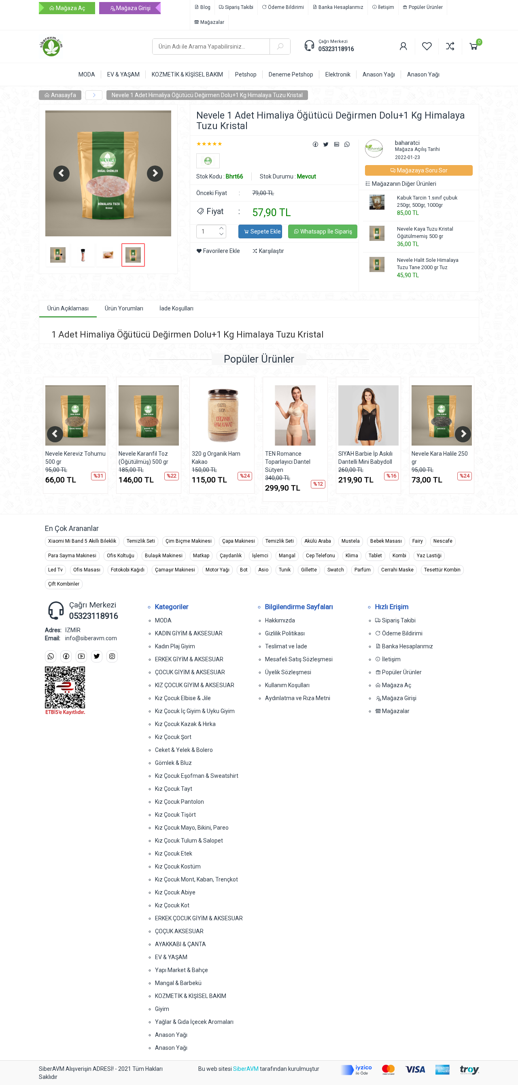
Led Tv (55, 570)
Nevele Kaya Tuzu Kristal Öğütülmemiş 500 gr (425, 232)
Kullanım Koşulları (287, 685)
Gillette (309, 570)
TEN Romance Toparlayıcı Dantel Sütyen (287, 461)
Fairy (417, 541)
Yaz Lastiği (429, 555)
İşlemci (260, 555)
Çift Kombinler (63, 584)
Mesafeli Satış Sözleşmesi (299, 659)
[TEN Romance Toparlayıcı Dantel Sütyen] (295, 415)
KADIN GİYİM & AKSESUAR (189, 633)
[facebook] (66, 656)
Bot (244, 570)
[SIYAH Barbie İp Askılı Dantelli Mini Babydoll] (368, 415)
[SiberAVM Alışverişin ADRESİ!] (89, 46)
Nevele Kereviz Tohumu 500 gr (75, 457)
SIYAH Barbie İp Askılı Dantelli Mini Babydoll (365, 457)
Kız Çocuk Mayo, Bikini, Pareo (192, 827)
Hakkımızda (280, 620)
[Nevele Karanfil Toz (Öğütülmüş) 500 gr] (149, 415)
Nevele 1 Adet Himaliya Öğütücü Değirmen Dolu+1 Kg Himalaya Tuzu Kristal (207, 95)
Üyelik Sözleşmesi (288, 672)
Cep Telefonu (320, 555)
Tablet (375, 555)
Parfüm (363, 570)
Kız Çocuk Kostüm (178, 866)
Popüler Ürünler (425, 7)
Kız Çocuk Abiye (175, 892)
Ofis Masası (86, 570)
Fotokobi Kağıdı (127, 570)
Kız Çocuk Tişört (175, 814)
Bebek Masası (386, 541)
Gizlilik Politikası (285, 633)
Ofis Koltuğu (120, 555)
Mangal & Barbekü (178, 983)
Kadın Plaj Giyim (175, 646)
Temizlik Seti (141, 541)
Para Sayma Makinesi (72, 555)
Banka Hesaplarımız (340, 7)
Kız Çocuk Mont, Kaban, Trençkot (196, 879)
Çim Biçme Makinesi (189, 541)
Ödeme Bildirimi (285, 7)
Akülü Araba (317, 541)
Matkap (201, 555)
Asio (263, 570)
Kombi (399, 555)
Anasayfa (63, 95)
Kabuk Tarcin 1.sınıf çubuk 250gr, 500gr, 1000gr (427, 201)
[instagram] (112, 656)
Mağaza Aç (70, 8)
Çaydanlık (231, 555)
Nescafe (442, 541)
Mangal (287, 555)
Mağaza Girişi (133, 8)
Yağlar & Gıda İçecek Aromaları (194, 1022)
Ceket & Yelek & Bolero (184, 750)
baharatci (407, 143)
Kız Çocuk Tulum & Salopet (189, 840)
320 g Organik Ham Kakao (216, 457)
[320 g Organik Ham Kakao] (222, 415)
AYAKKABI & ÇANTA (180, 944)
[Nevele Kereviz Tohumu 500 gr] (75, 415)
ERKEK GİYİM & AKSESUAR (189, 659)
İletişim (385, 7)
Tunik (285, 570)
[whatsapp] (50, 656)
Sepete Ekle (265, 231)
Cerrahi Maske (397, 570)
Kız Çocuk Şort (173, 737)
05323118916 (336, 49)
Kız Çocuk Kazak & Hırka (185, 724)
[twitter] (96, 656)
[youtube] (81, 656)
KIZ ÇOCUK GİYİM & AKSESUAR (194, 685)
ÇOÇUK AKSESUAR (179, 931)
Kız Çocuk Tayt (173, 789)
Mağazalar (211, 22)
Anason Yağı (171, 1035)
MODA (163, 620)
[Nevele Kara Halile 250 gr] (442, 415)
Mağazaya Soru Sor (422, 170)
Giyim (162, 1009)
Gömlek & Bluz (173, 763)
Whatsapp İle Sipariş (325, 231)
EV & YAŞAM (171, 957)
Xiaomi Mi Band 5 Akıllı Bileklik (82, 541)
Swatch (335, 570)
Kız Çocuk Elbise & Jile (183, 698)
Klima (352, 555)
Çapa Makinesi (238, 541)
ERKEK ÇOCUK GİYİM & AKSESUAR (199, 918)
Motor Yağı (217, 570)
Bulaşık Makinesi (164, 555)
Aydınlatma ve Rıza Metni (297, 698)
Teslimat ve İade (286, 646)
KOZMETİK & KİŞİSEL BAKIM (190, 996)
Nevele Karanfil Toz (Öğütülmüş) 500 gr (143, 457)
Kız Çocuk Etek (173, 853)
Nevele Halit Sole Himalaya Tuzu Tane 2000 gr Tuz (428, 263)
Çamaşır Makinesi (175, 570)
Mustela (351, 541)
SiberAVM (246, 1069)
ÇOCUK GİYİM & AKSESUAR (190, 672)
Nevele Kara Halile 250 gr (440, 457)
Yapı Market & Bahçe (181, 970)
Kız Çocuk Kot (172, 905)
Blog (204, 7)
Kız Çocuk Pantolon (179, 801)
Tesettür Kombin (442, 570)
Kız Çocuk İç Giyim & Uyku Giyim (195, 711)
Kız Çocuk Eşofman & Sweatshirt (196, 776)
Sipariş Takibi (238, 7)
